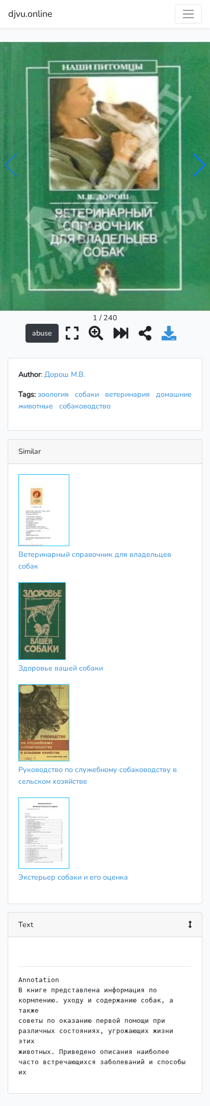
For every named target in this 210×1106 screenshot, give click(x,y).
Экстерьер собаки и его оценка (73, 877)
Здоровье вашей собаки (60, 668)
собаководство (87, 406)
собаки (89, 394)
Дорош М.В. (64, 374)
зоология (55, 394)
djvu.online (30, 14)
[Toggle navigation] (188, 14)
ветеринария (129, 394)
